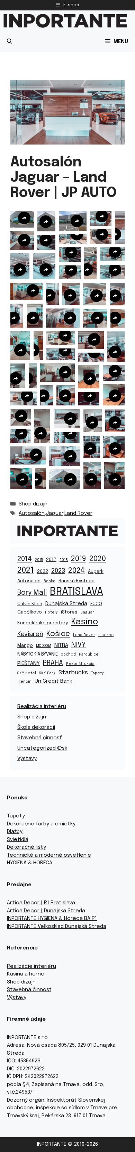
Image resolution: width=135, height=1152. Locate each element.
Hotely (51, 613)
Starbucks (73, 672)
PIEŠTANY (28, 663)
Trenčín (24, 682)
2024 (76, 571)
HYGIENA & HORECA (29, 863)
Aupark (96, 571)
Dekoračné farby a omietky (41, 824)
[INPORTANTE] (65, 20)
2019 (78, 559)
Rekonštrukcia (80, 664)
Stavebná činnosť (39, 738)
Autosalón (32, 513)
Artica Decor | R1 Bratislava (41, 903)
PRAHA (53, 663)
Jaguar (54, 513)
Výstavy (27, 759)
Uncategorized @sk (42, 748)
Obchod (68, 655)
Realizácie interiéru (31, 966)
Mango (25, 645)
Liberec (106, 635)
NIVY (78, 645)
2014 (24, 559)
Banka (49, 581)
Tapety (97, 673)
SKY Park (47, 673)
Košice (58, 634)
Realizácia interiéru (41, 706)
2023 (58, 571)
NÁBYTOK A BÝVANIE (37, 654)
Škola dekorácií (36, 727)
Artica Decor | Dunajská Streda (46, 911)
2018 (64, 560)
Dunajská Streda (66, 604)
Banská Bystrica (76, 580)
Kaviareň (30, 634)
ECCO (96, 603)
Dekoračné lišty (26, 847)
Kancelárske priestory (42, 622)
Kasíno (84, 622)
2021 (25, 571)
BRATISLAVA (76, 592)
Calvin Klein (29, 603)
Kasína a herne (25, 974)
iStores (69, 612)
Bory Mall (32, 593)
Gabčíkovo (29, 612)
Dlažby (14, 831)
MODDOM (43, 646)
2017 (51, 559)
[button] (9, 41)
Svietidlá (17, 839)
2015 (39, 560)
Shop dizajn (33, 504)
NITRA (61, 645)
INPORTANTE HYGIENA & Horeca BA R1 (52, 918)
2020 (97, 559)
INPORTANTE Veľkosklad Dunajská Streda (56, 926)
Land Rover (78, 513)
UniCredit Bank (53, 681)
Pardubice (89, 655)
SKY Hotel (26, 673)
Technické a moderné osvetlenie (49, 855)
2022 (42, 571)
